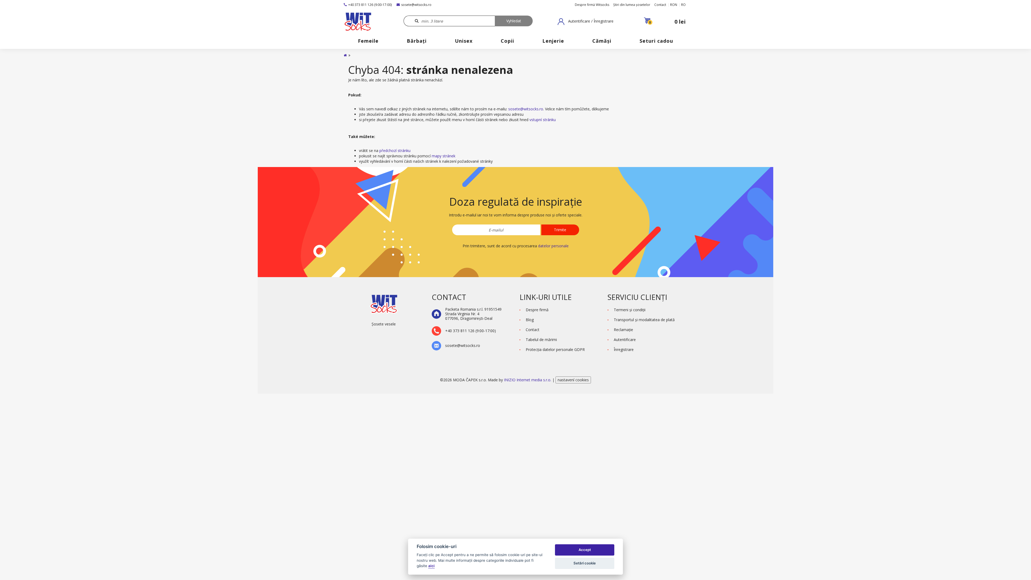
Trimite (560, 229)
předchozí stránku (395, 150)
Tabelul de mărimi (541, 339)
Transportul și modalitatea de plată (644, 319)
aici (431, 566)
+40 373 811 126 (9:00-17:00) (370, 4)
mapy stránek (443, 155)
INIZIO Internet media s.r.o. (528, 379)
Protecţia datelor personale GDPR (555, 349)
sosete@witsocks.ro (416, 4)
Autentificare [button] (625, 339)
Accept (585, 550)
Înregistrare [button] (624, 349)
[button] (585, 21)
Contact (660, 4)
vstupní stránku (542, 119)
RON (673, 4)
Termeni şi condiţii (629, 309)
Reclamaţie (623, 329)
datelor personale (553, 245)
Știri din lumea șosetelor (631, 4)
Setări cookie (584, 563)
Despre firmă (537, 309)
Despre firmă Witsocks (592, 4)
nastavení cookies (573, 379)
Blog (530, 319)
